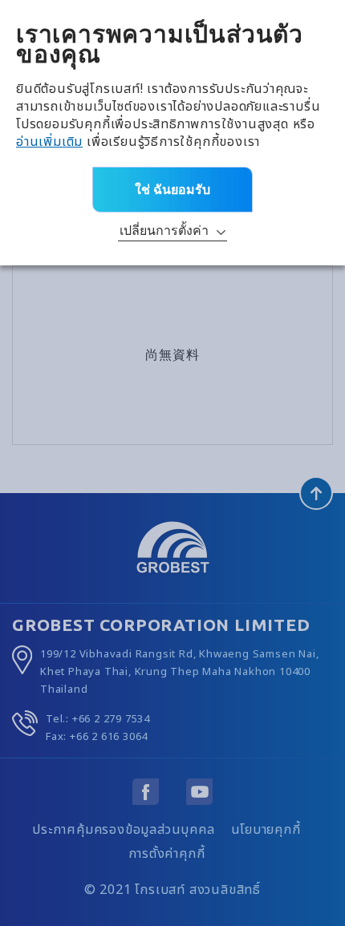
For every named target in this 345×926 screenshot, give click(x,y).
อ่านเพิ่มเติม (49, 142)
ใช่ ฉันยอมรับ (172, 189)
